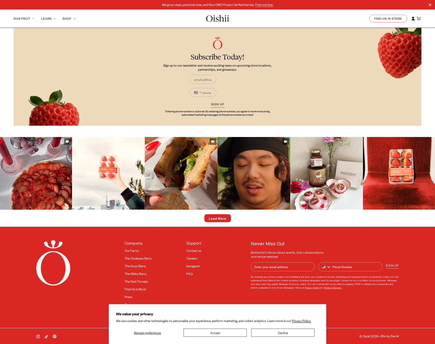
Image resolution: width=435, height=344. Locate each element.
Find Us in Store (135, 289)
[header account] (413, 18)
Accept (215, 332)
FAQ (189, 274)
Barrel (395, 336)
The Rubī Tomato (136, 281)
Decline (283, 332)
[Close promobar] (430, 4)
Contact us (193, 250)
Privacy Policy (312, 287)
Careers (191, 258)
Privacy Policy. (301, 320)
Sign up (392, 265)
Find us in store (388, 19)
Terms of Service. (333, 287)
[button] (108, 173)
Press (128, 297)
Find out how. (264, 4)
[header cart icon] (418, 18)
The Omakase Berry (138, 258)
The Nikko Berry (136, 274)
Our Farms (132, 250)
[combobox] (326, 267)
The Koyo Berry (135, 266)
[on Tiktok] (46, 336)
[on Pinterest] (54, 336)
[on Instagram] (38, 336)
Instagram (193, 266)
